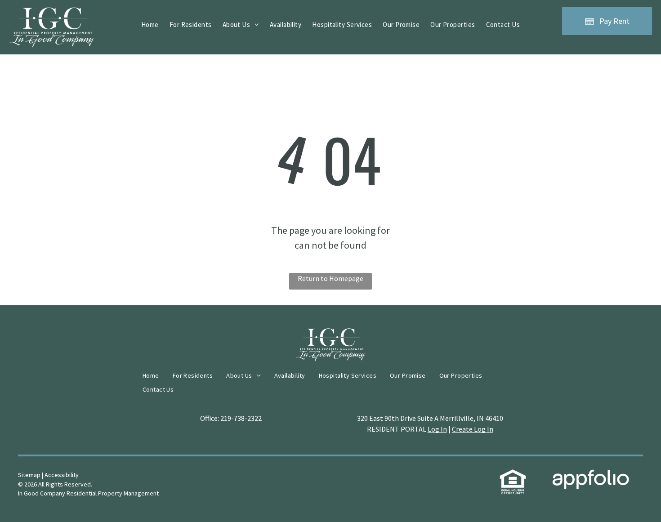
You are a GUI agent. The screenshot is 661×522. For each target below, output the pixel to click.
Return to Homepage (330, 278)
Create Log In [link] (472, 428)
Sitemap (29, 475)
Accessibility (62, 475)
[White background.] (51, 13)
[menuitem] (150, 25)
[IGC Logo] (330, 334)
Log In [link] (437, 428)
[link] (513, 474)
